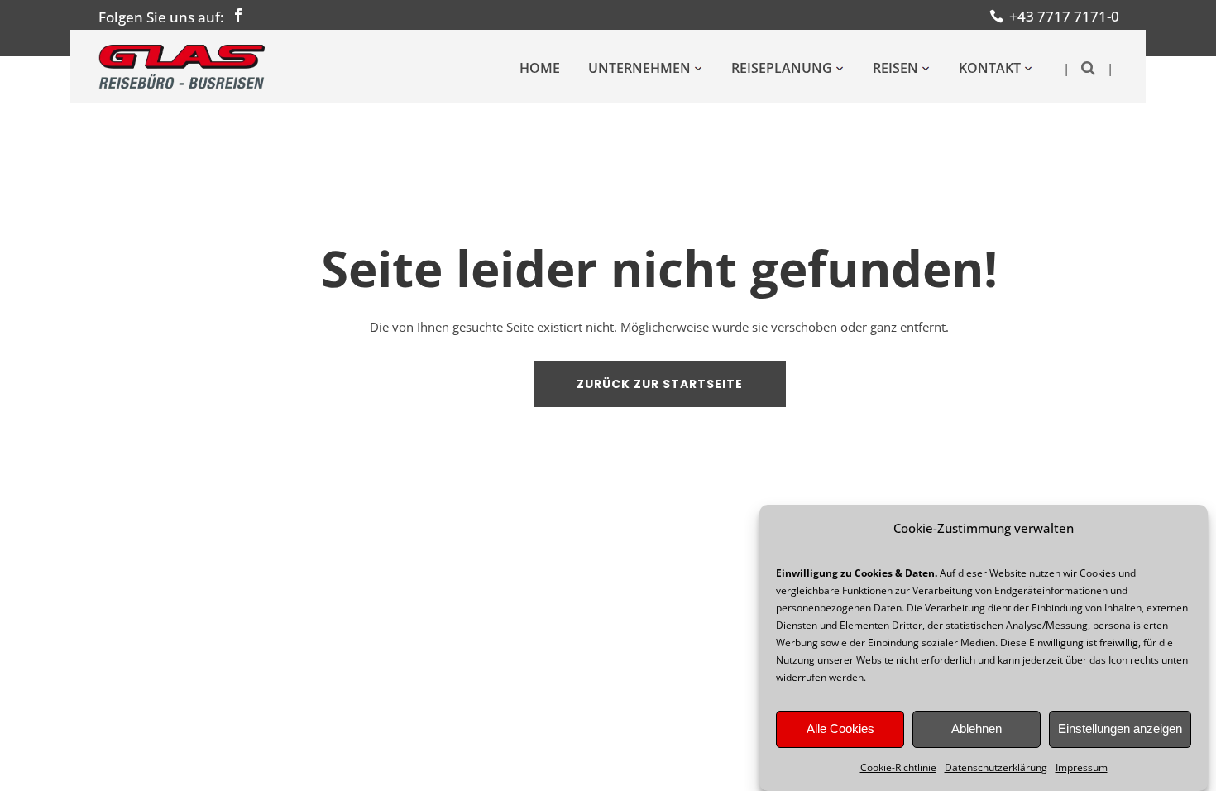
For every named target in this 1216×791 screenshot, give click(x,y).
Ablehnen (976, 729)
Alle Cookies (840, 729)
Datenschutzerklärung (996, 767)
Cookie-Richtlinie (898, 767)
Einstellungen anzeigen (1120, 729)
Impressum (1082, 767)
